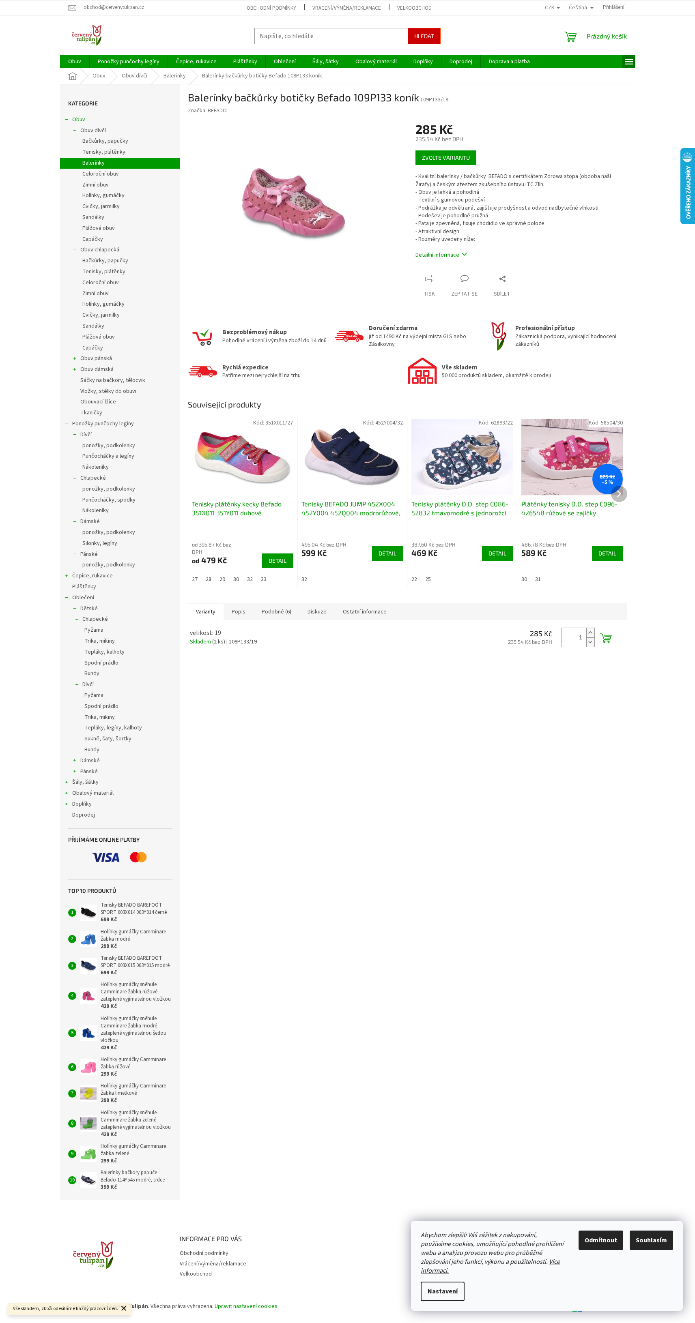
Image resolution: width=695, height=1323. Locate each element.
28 (208, 579)
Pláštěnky (84, 587)
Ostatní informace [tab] (365, 612)
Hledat (424, 35)
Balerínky (93, 163)
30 (236, 579)
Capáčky (92, 239)
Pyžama (93, 630)
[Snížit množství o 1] (590, 642)
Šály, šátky (85, 782)
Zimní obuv (95, 185)
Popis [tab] (238, 612)
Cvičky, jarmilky (101, 206)
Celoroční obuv (100, 174)
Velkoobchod (414, 8)
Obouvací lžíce (98, 402)
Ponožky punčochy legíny (103, 424)
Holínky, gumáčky (103, 195)
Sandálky (93, 217)
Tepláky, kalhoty (104, 652)
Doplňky (82, 804)
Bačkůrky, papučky (105, 141)
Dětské (89, 609)
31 (538, 579)
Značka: (207, 111)
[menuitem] (74, 61)
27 (195, 579)
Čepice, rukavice (92, 576)
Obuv (78, 120)
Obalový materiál (93, 793)
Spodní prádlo (101, 663)
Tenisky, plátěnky (103, 152)
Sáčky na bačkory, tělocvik (112, 380)
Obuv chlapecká (99, 250)
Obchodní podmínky (271, 8)
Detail (277, 560)
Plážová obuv (98, 228)
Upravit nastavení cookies (246, 1306)
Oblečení (83, 598)
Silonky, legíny (99, 543)
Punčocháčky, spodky (109, 500)
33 (264, 579)
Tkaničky (91, 413)
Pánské (89, 554)
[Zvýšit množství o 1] (590, 632)
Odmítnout (601, 1240)
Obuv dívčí (93, 131)
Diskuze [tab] (317, 612)
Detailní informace (437, 255)
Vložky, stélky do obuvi (108, 391)
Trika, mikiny (99, 641)
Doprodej (83, 815)
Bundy (91, 673)
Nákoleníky (95, 467)
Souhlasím (651, 1240)
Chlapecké (93, 478)
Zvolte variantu (446, 157)
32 (250, 579)
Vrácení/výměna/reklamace (346, 8)
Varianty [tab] (205, 612)
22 (414, 579)
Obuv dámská (97, 369)
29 (222, 579)
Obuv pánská (96, 358)
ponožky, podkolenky (108, 446)
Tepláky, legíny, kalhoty (113, 728)
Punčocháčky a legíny (108, 456)
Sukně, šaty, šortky (107, 739)
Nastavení (443, 1291)
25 (428, 579)
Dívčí (86, 435)
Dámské (90, 521)
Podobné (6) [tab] (276, 612)
